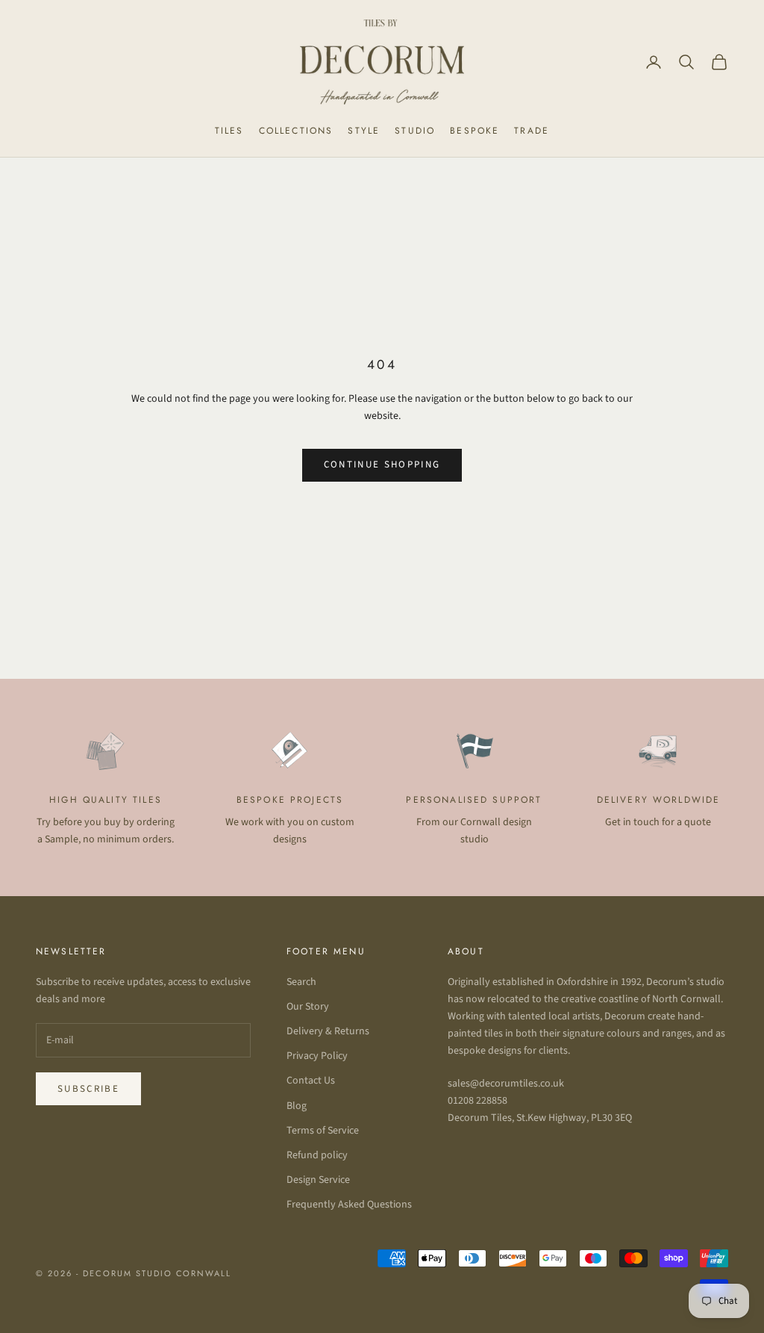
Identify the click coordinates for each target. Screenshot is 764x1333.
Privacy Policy (317, 1055)
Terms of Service (322, 1130)
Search (301, 982)
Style (364, 130)
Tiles (229, 130)
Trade (531, 130)
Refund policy (317, 1155)
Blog (296, 1106)
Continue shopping (382, 464)
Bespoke (474, 130)
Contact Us (310, 1080)
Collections (296, 130)
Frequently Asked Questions (349, 1204)
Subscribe (88, 1089)
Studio (415, 130)
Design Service (318, 1179)
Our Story (307, 1006)
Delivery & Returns (327, 1031)
